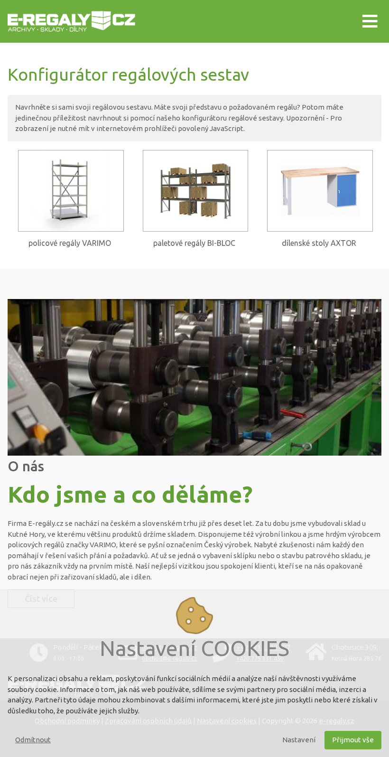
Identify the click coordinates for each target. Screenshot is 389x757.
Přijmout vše (353, 740)
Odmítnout (33, 740)
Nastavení (298, 740)
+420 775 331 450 (260, 658)
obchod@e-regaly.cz (169, 658)
